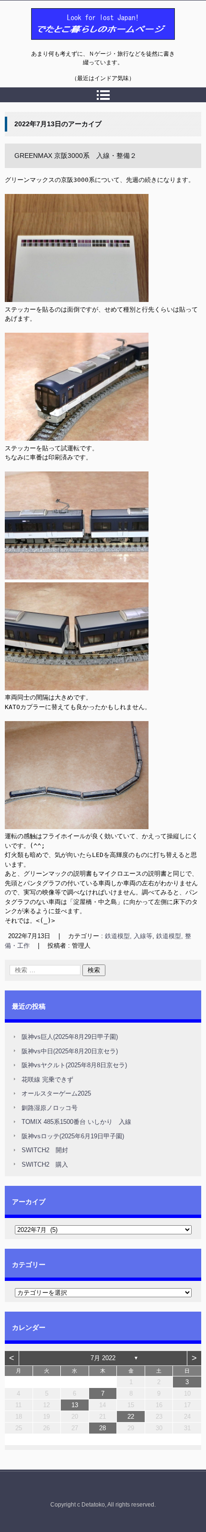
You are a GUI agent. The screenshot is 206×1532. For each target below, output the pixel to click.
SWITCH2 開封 (45, 1150)
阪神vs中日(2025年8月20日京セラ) (70, 1051)
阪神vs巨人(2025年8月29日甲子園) (70, 1036)
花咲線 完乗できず (47, 1079)
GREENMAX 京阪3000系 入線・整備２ (75, 155)
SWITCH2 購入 (45, 1164)
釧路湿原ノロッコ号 (50, 1107)
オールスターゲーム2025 (56, 1093)
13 (74, 1405)
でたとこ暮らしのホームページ (78, 44)
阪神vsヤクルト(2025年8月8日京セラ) (74, 1065)
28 (102, 1428)
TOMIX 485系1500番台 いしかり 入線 (76, 1121)
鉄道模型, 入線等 (128, 936)
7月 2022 (103, 1358)
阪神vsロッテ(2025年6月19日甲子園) (73, 1136)
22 (130, 1416)
